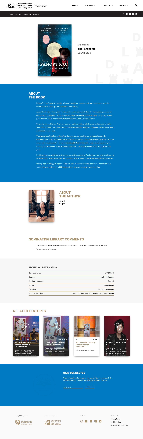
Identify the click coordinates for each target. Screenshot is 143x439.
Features (122, 5)
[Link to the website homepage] (27, 6)
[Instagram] (123, 14)
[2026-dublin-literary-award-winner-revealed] (87, 336)
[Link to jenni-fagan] (41, 206)
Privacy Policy (116, 419)
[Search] (136, 5)
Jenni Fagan (84, 52)
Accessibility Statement (119, 425)
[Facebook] (127, 14)
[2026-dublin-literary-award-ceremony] (56, 336)
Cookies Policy (116, 422)
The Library (106, 5)
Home (11, 14)
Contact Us (115, 416)
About (74, 5)
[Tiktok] (133, 14)
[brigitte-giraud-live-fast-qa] (117, 336)
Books (26, 14)
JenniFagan (62, 202)
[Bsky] (136, 14)
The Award (89, 5)
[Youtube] (130, 14)
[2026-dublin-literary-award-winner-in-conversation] (26, 336)
